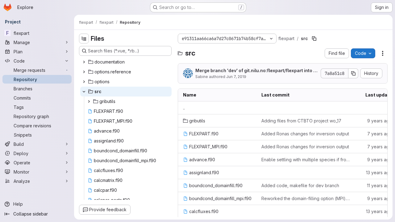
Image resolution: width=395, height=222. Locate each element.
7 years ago (379, 133)
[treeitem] (126, 62)
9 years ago (379, 120)
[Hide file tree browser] (84, 38)
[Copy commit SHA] (353, 73)
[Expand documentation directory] (84, 62)
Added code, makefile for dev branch (300, 185)
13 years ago (379, 172)
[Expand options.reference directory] (84, 72)
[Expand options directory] (84, 81)
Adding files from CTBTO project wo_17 (301, 120)
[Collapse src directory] (84, 91)
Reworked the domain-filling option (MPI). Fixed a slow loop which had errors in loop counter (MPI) (305, 198)
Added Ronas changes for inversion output (305, 133)
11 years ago (379, 185)
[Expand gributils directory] (89, 101)
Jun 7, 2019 (236, 76)
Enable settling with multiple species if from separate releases (305, 159)
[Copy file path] (314, 38)
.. (184, 107)
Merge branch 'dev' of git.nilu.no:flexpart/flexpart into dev (255, 71)
